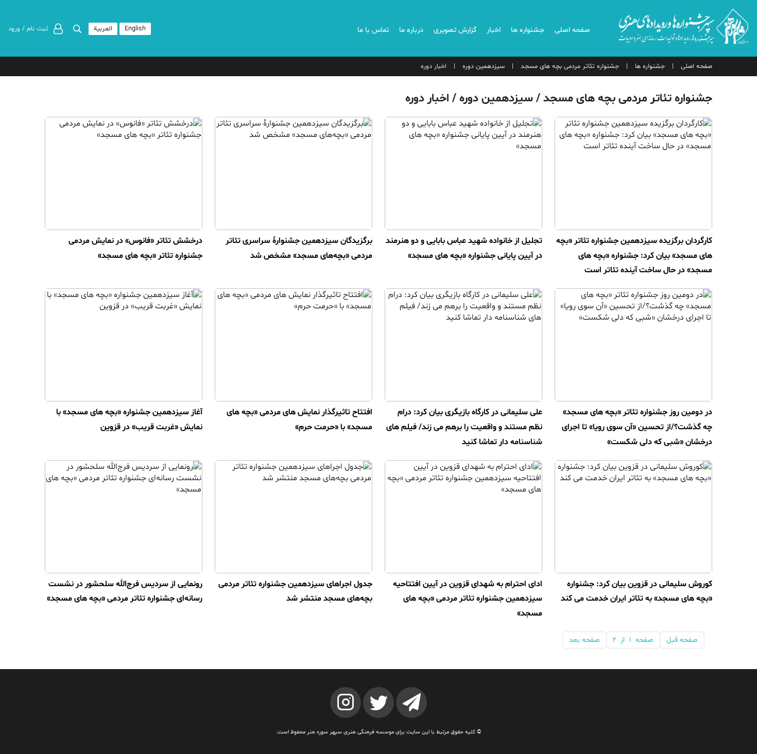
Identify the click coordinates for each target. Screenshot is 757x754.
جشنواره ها (527, 30)
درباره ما (411, 30)
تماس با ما (373, 30)
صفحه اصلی (572, 30)
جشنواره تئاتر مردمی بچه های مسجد (570, 66)
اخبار (494, 30)
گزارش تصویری (455, 30)
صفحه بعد (584, 640)
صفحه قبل (682, 640)
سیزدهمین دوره (483, 66)
